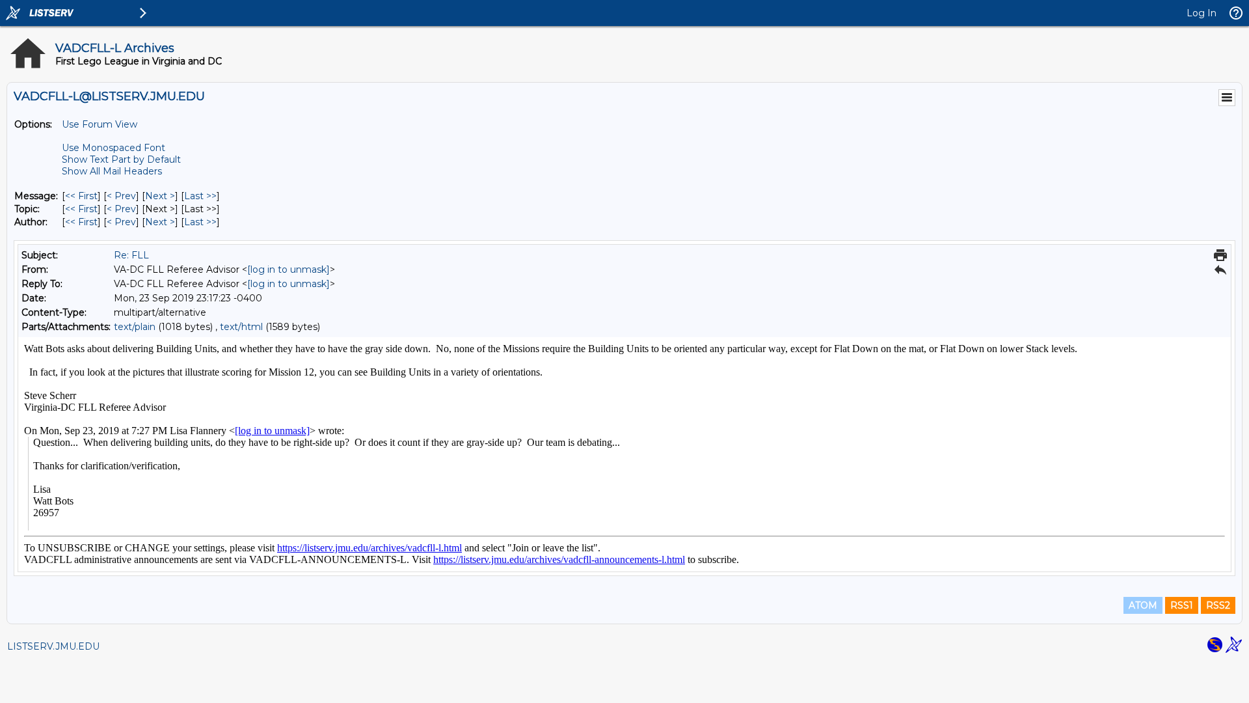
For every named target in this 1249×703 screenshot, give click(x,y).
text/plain (134, 327)
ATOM (1143, 605)
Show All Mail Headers (112, 171)
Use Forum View (99, 124)
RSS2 (1218, 605)
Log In (1201, 13)
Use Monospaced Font (113, 148)
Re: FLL (131, 255)
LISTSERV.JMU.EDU (53, 646)
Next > (160, 196)
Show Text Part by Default (121, 159)
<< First (81, 196)
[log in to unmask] (288, 269)
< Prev (121, 196)
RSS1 (1181, 605)
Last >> (200, 196)
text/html (241, 327)
